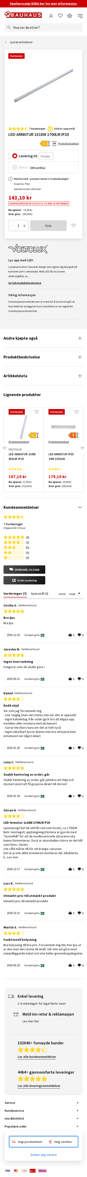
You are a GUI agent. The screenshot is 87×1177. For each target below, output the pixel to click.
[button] (24, 569)
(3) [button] (27, 542)
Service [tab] (10, 1103)
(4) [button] (27, 537)
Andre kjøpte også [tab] (20, 338)
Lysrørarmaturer (21, 42)
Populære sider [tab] (15, 1126)
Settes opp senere (43, 1155)
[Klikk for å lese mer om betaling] (26, 1171)
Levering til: (28, 156)
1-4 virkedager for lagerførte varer (42, 1003)
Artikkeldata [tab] (15, 375)
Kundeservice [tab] (14, 1110)
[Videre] (81, 447)
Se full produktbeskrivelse (24, 283)
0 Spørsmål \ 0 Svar (14, 528)
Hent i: (24, 167)
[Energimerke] (45, 143)
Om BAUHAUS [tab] (14, 1118)
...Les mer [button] (11, 857)
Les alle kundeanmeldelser (37, 1057)
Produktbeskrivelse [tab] (21, 357)
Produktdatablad (68, 143)
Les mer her (31, 1021)
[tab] (15, 594)
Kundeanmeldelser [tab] (21, 507)
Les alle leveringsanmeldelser (39, 1086)
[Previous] (5, 447)
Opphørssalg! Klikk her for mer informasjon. (43, 3)
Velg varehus (37, 167)
